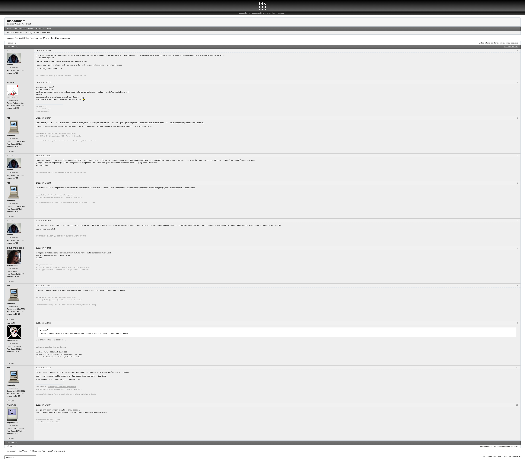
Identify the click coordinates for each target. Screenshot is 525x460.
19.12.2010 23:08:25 (43, 82)
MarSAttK (11, 405)
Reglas (30, 29)
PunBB (499, 456)
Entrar (49, 29)
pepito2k (11, 323)
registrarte (494, 43)
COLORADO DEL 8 (15, 248)
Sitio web (10, 151)
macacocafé (257, 13)
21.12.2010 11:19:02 (43, 286)
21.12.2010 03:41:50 (43, 220)
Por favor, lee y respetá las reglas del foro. (62, 133)
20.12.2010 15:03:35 (43, 183)
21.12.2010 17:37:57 (43, 405)
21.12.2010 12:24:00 (43, 323)
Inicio (9, 29)
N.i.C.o (10, 50)
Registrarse (40, 29)
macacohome (244, 13)
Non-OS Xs (23, 38)
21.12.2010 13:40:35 (43, 367)
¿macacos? (281, 13)
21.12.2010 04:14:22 (43, 248)
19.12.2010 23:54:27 (43, 118)
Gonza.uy (517, 456)
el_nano (10, 82)
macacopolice (269, 13)
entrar (486, 43)
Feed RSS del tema (511, 47)
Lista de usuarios (19, 29)
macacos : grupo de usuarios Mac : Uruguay (262, 6)
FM (8, 118)
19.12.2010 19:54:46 (43, 50)
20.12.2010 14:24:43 (43, 155)
